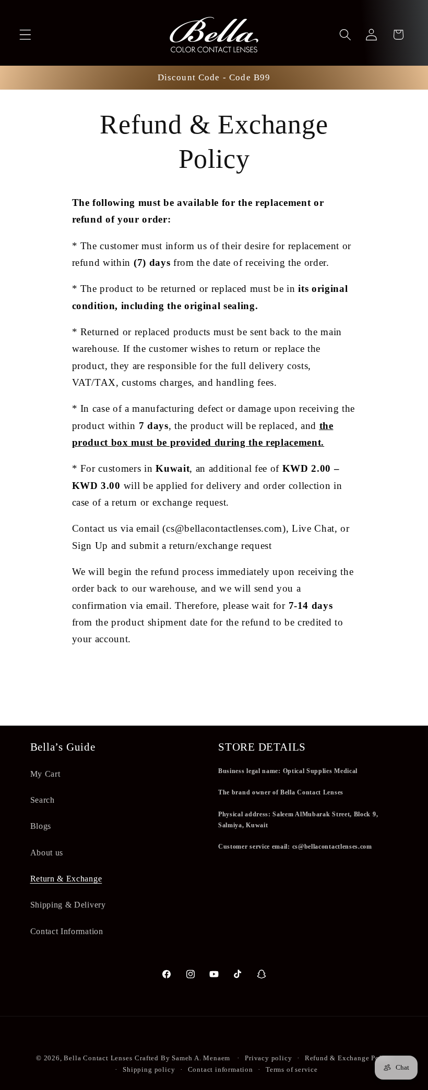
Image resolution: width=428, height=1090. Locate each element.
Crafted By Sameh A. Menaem (182, 1058)
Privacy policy (268, 1058)
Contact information (220, 1069)
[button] (25, 34)
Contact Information (66, 931)
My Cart (45, 773)
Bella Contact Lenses (98, 1058)
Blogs (40, 826)
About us (47, 852)
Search (42, 799)
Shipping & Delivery (68, 904)
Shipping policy (149, 1069)
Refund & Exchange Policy (348, 1058)
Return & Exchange (66, 878)
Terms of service (292, 1069)
